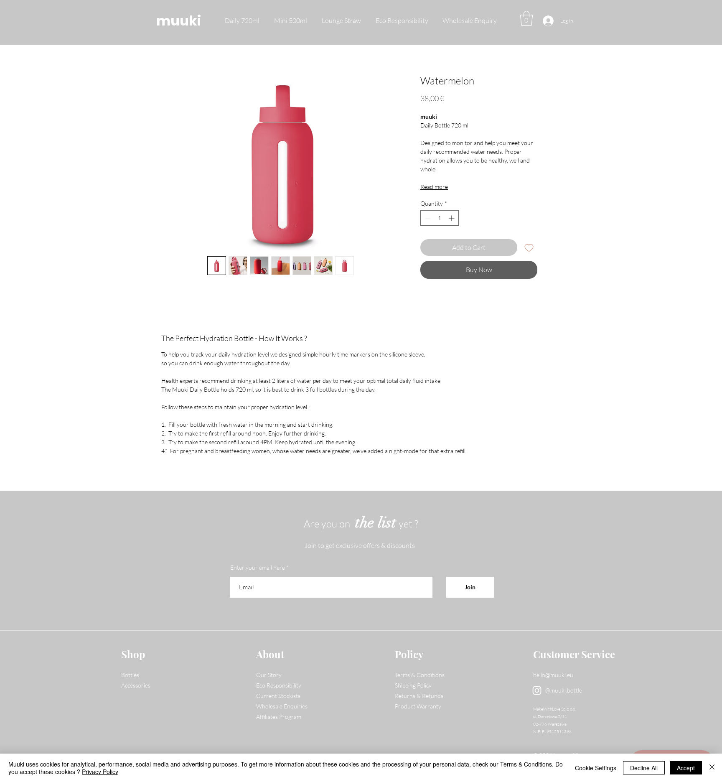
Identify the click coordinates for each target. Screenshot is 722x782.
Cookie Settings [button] (595, 768)
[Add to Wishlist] (529, 247)
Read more (434, 186)
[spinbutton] (439, 218)
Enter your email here (257, 568)
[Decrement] (427, 218)
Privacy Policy (100, 771)
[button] (526, 18)
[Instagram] (537, 690)
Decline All (644, 768)
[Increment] (452, 218)
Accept (686, 768)
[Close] (712, 767)
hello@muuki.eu (553, 674)
